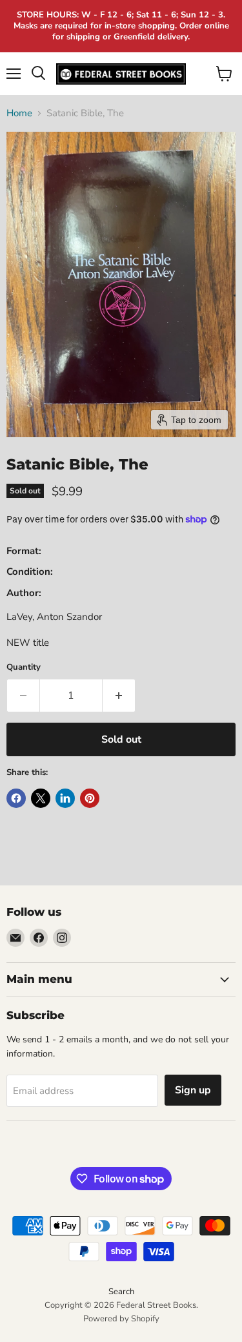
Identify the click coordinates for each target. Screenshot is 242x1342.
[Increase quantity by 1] (119, 695)
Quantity (23, 667)
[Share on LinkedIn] (65, 798)
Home (19, 113)
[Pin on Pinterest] (89, 798)
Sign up (193, 1090)
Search (121, 1291)
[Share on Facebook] (16, 798)
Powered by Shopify (121, 1319)
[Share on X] (40, 798)
